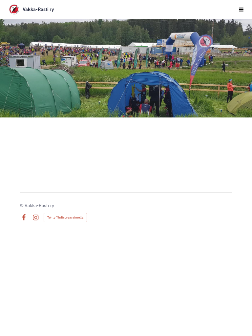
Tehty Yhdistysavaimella (65, 217)
